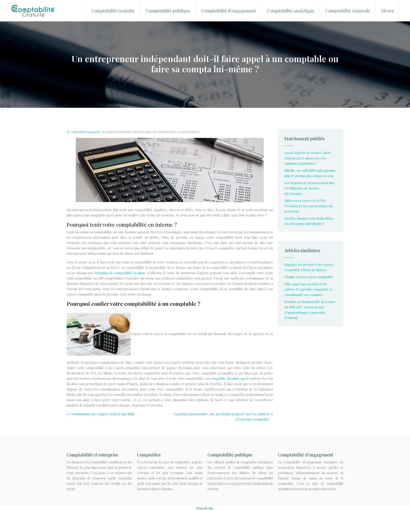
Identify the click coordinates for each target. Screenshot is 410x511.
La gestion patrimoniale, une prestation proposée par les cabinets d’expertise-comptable (221, 416)
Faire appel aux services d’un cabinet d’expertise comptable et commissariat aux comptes (308, 289)
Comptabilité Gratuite (113, 10)
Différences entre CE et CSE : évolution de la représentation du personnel (308, 205)
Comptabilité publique (168, 10)
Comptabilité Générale (347, 10)
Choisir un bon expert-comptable (308, 277)
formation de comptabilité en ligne (119, 273)
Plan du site (205, 508)
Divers (387, 10)
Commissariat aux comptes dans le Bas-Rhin (102, 414)
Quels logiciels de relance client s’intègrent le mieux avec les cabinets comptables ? (307, 158)
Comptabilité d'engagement (85, 131)
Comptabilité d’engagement (228, 10)
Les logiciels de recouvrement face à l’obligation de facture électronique (309, 188)
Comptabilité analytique (290, 10)
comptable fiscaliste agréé (230, 378)
